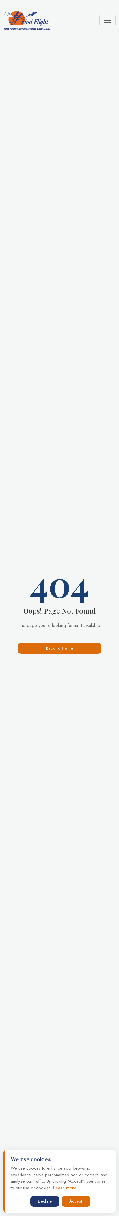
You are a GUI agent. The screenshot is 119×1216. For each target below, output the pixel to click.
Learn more (64, 1188)
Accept (75, 1201)
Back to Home (59, 648)
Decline (45, 1201)
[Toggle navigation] (107, 20)
